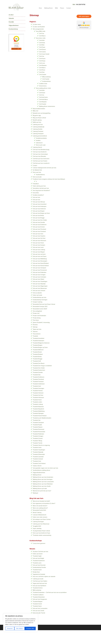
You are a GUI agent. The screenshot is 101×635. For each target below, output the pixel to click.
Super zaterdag (37, 528)
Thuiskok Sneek (37, 604)
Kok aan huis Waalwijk (39, 283)
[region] (20, 622)
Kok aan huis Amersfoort (39, 204)
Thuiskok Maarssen (38, 406)
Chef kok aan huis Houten (40, 161)
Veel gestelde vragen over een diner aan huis (45, 468)
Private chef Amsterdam (39, 315)
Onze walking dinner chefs (43, 88)
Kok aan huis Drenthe (39, 222)
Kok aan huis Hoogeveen (40, 599)
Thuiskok (35, 336)
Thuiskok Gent (37, 386)
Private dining (36, 318)
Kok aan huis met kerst (39, 254)
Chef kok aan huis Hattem (40, 581)
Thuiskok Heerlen (38, 390)
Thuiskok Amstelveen (39, 560)
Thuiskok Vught (37, 556)
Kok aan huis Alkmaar (39, 202)
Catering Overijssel (38, 133)
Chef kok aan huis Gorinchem (41, 158)
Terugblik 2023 (37, 526)
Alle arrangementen (38, 29)
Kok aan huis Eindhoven (39, 224)
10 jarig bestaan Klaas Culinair (41, 530)
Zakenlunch (39, 142)
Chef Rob (41, 72)
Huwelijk (11, 22)
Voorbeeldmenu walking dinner (41, 470)
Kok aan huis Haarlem (39, 236)
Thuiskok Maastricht (38, 409)
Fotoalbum (36, 183)
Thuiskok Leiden (37, 402)
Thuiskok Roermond (38, 429)
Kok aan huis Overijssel (39, 267)
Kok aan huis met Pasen (39, 256)
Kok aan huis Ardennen (39, 208)
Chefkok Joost (43, 83)
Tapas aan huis (37, 329)
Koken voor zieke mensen (40, 517)
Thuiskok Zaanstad (38, 456)
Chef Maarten (43, 65)
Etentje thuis (36, 572)
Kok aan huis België (38, 558)
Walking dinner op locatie (40, 488)
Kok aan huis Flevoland (39, 229)
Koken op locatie (37, 295)
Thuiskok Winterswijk (39, 454)
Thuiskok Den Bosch (38, 363)
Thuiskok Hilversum (38, 397)
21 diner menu (37, 24)
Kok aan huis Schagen (39, 274)
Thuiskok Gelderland (38, 384)
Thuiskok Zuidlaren (38, 594)
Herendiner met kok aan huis (41, 188)
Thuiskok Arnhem (38, 588)
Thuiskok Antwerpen (38, 340)
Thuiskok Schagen (38, 436)
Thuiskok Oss (36, 420)
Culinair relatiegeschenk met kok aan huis (44, 167)
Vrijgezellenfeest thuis (39, 472)
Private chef (36, 313)
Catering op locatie (38, 578)
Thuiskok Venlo (37, 447)
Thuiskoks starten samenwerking (42, 535)
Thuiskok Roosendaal (39, 431)
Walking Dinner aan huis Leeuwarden (43, 481)
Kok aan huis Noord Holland (41, 265)
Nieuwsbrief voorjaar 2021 (40, 306)
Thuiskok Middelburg (39, 411)
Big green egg (37, 115)
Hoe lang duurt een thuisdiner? (41, 190)
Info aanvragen (84, 16)
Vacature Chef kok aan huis (40, 551)
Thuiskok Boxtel (37, 352)
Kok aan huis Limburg (39, 249)
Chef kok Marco (43, 99)
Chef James (42, 51)
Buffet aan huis (37, 122)
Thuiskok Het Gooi (38, 395)
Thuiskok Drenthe (38, 372)
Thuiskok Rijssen (37, 427)
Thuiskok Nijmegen (38, 413)
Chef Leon (42, 63)
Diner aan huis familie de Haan (41, 533)
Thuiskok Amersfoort (38, 338)
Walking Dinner (37, 475)
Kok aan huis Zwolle (38, 610)
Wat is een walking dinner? (40, 508)
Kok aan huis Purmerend (40, 270)
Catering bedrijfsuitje (38, 126)
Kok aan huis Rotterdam (39, 272)
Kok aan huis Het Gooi (39, 238)
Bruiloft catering (37, 120)
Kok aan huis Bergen (39, 211)
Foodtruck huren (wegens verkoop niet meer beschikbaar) (49, 179)
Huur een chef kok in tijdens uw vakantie (44, 576)
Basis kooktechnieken (39, 108)
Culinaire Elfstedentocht (39, 514)
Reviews (35, 324)
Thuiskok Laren (37, 563)
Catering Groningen (38, 521)
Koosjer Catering (37, 302)
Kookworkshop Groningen (40, 299)
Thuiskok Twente (37, 443)
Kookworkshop (46, 81)
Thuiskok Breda (37, 356)
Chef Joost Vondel (44, 54)
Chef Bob (41, 45)
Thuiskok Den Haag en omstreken (42, 365)
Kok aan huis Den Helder (40, 220)
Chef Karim (42, 58)
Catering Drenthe (37, 129)
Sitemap (35, 327)
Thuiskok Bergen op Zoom (40, 347)
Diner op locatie (37, 177)
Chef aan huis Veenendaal (40, 154)
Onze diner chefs (40, 38)
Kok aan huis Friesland (39, 231)
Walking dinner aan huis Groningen (42, 479)
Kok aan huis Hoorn (38, 243)
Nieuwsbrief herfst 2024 (39, 510)
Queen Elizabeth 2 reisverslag (41, 322)
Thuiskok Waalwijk (38, 452)
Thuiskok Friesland (38, 381)
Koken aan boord (37, 553)
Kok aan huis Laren (38, 247)
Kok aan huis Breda (38, 215)
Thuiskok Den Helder (39, 368)
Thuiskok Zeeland (38, 459)
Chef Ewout (42, 49)
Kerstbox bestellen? (38, 195)
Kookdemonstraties (41, 138)
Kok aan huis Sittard (38, 279)
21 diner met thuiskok (39, 26)
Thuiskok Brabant (38, 354)
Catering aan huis (38, 124)
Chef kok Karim (43, 97)
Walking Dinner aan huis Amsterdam (43, 477)
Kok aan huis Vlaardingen (40, 281)
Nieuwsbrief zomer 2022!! (40, 308)
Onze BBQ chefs (40, 31)
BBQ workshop (46, 76)
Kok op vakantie (37, 293)
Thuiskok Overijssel (38, 422)
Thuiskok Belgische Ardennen (41, 343)
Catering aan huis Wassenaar (41, 524)
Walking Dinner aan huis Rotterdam (43, 484)
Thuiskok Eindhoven (38, 377)
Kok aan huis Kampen (39, 245)
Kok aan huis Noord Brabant (41, 263)
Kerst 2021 (36, 192)
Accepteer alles (30, 628)
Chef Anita (42, 42)
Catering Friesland (38, 131)
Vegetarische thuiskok (39, 574)
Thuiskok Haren (37, 606)
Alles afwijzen (19, 628)
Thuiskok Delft (37, 361)
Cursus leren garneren (39, 543)
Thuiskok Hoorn (37, 399)
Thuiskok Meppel (37, 601)
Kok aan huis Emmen (39, 227)
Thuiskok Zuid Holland (39, 463)
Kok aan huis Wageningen (40, 286)
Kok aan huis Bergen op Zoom (41, 213)
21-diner (11, 14)
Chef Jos (41, 33)
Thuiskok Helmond (38, 393)
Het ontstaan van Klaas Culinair (41, 519)
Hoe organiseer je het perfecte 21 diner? (44, 503)
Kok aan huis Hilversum (39, 240)
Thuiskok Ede (36, 374)
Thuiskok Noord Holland (39, 415)
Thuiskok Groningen (38, 388)
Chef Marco (42, 35)
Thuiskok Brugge (37, 358)
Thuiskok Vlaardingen (39, 449)
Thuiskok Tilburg (37, 440)
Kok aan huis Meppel (39, 252)
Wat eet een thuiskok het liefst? (41, 501)
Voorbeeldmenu (40, 174)
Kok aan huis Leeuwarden (40, 608)
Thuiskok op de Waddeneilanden (42, 418)
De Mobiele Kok (37, 170)
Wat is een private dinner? (40, 505)
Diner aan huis (37, 172)
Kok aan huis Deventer (39, 565)
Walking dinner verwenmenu (47, 106)
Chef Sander (42, 74)
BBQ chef (35, 111)
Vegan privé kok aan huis (40, 583)
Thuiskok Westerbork (39, 597)
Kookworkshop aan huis (39, 297)
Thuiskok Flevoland (38, 379)
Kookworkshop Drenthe (39, 567)
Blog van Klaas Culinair (39, 117)
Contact (35, 165)
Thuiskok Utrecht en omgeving (41, 445)
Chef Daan (42, 47)
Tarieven (35, 331)
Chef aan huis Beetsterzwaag (41, 149)
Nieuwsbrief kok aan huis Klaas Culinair (44, 304)
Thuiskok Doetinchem (39, 370)
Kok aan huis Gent (38, 233)
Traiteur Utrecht (37, 465)
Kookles (38, 140)
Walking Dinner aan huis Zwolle (42, 486)
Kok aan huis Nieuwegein (40, 261)
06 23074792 (80, 4)
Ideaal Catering (37, 512)
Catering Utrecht (37, 147)
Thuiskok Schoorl (38, 438)
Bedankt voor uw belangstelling (41, 113)
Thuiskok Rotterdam (38, 434)
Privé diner (36, 320)
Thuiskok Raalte (37, 424)
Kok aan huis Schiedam (39, 277)
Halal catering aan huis (39, 186)
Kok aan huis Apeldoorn (39, 585)
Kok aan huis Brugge (39, 217)
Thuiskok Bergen (37, 345)
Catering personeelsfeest (40, 136)
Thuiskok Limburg (38, 404)
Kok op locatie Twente (39, 613)
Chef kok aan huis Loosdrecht (41, 163)
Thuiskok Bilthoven (38, 349)
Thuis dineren (36, 334)
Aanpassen (10, 628)
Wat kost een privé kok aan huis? (42, 490)
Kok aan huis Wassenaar (40, 288)
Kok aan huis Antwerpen (39, 206)
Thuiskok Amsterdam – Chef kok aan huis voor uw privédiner (50, 592)
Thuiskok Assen (37, 569)
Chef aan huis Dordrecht (39, 152)
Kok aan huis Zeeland (39, 290)
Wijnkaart (35, 493)
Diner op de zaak (40, 145)
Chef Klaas (42, 61)
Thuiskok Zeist (37, 461)
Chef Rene (42, 70)
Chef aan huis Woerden (39, 156)
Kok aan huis (36, 197)
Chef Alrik (42, 40)
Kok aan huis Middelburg (40, 258)
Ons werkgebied (37, 311)
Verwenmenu (42, 86)
